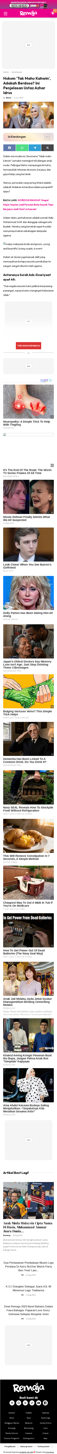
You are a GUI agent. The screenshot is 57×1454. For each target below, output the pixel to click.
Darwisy (6, 1235)
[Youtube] (38, 1402)
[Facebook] (12, 1402)
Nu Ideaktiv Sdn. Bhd (26, 1452)
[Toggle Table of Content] (45, 137)
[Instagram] (18, 1402)
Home (6, 72)
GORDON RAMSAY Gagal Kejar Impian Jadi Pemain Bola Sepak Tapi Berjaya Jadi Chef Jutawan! (28, 205)
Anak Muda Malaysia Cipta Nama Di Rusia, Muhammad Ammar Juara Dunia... (27, 1227)
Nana (8, 97)
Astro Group (50, 1452)
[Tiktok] (32, 1402)
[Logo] (28, 13)
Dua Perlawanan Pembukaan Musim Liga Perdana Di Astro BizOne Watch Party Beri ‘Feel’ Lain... (29, 1266)
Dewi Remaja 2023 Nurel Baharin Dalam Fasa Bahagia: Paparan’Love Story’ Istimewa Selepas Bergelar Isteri (28, 1310)
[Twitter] (25, 1402)
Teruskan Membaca (28, 345)
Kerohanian (17, 72)
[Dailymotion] (45, 1402)
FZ (22, 1275)
